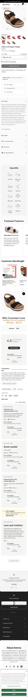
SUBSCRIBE (14, 607)
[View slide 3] (15, 587)
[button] (4, 275)
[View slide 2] (13, 587)
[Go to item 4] (12, 29)
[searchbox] (7, 389)
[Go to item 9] (21, 29)
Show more (4, 399)
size (6, 395)
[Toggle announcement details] (23, 1)
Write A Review (14, 348)
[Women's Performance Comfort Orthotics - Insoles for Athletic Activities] (9, 272)
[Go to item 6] (16, 29)
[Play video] (14, 302)
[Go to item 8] (19, 29)
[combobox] (14, 57)
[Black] (3, 38)
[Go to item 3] (10, 29)
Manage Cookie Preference (14, 686)
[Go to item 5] (14, 29)
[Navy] (24, 38)
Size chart (24, 54)
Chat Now (14, 584)
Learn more (5, 79)
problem (16, 395)
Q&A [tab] (17, 328)
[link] (12, 230)
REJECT (14, 690)
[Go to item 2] (9, 29)
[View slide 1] (11, 587)
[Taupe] (14, 42)
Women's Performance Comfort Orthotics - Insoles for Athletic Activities (9, 282)
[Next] (24, 19)
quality (10, 395)
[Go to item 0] (7, 29)
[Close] (26, 671)
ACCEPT (14, 694)
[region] (14, 683)
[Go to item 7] (17, 29)
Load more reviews (14, 560)
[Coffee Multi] (14, 38)
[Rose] (9, 42)
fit (2, 395)
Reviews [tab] (11, 328)
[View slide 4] (16, 587)
